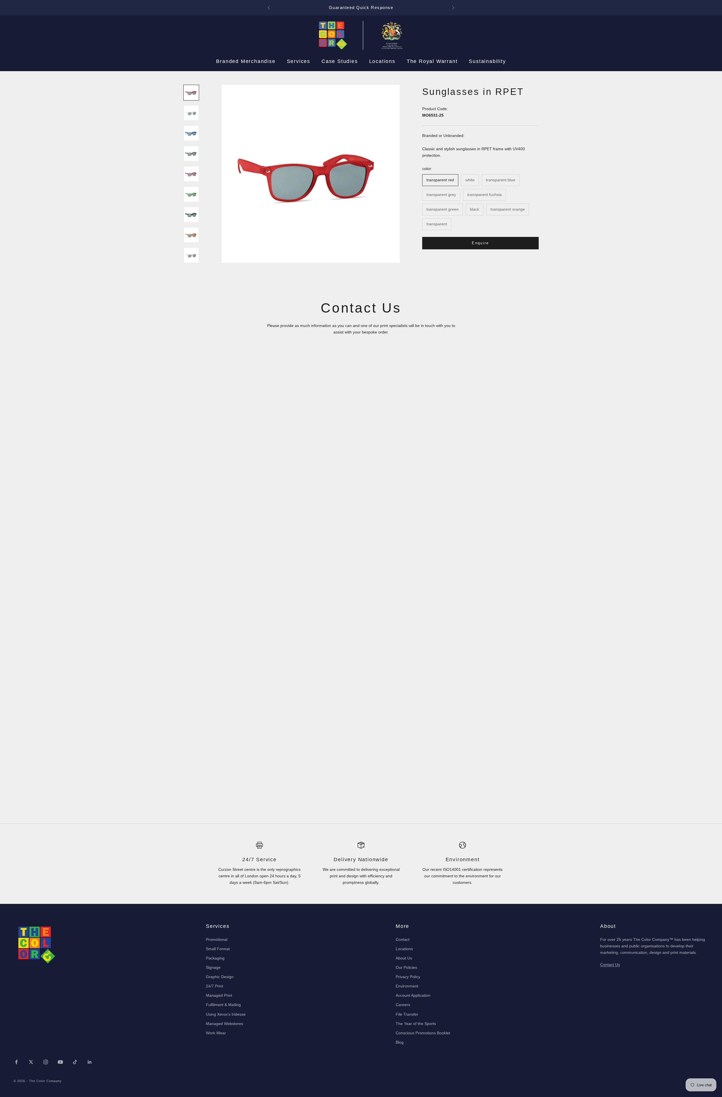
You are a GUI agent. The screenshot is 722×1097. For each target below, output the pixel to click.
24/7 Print (214, 986)
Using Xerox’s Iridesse (226, 1014)
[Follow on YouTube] (60, 1062)
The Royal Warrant (432, 61)
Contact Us (610, 964)
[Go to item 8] (191, 235)
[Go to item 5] (191, 174)
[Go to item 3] (191, 133)
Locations (382, 61)
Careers (403, 1004)
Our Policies (406, 967)
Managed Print (219, 995)
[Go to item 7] (191, 215)
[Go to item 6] (191, 194)
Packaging (215, 958)
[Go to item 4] (191, 154)
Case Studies (340, 61)
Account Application (413, 995)
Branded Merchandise (245, 61)
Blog (400, 1042)
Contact (403, 939)
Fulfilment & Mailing (223, 1004)
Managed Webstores (224, 1023)
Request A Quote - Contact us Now (361, 7)
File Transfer (407, 1014)
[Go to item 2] (191, 113)
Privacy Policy (408, 976)
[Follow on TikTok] (75, 1062)
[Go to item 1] (191, 93)
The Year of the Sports (416, 1023)
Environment (407, 986)
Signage (213, 967)
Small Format (218, 948)
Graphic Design (220, 976)
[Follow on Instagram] (46, 1062)
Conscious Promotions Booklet (423, 1033)
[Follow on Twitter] (31, 1062)
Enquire (480, 243)
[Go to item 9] (191, 255)
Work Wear (216, 1033)
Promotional (216, 939)
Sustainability (487, 61)
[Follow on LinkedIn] (90, 1062)
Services (298, 61)
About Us (404, 958)
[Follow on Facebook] (16, 1062)
